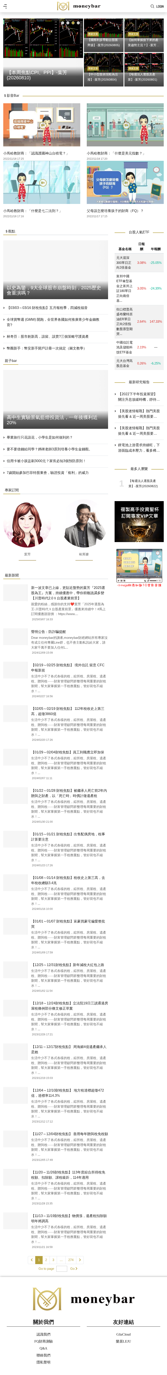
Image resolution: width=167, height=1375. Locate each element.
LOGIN (160, 6)
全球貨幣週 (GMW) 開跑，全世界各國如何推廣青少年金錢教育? (53, 322)
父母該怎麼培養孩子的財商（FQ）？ (115, 211)
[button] (62, 22)
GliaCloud (123, 1334)
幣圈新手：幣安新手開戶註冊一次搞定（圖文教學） (47, 348)
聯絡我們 (43, 1355)
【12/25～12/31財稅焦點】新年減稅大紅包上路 (67, 965)
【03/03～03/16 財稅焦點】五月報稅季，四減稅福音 (47, 308)
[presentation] (7, 51)
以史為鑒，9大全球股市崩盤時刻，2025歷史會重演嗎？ (54, 290)
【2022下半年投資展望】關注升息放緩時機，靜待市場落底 (139, 397)
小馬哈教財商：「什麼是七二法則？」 (32, 211)
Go (72, 1268)
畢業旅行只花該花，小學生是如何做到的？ (40, 437)
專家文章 (93, 34)
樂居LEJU (123, 1341)
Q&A (43, 1348)
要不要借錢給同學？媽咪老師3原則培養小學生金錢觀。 (49, 449)
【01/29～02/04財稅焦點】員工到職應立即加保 (67, 752)
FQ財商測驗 (43, 1341)
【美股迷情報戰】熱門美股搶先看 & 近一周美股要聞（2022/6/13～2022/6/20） (139, 414)
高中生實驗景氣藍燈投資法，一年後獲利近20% (52, 420)
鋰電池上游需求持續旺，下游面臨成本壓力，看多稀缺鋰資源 (139, 448)
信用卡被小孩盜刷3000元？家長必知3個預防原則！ (46, 461)
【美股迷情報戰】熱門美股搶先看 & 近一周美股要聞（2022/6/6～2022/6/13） (139, 431)
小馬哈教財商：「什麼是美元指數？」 (116, 153)
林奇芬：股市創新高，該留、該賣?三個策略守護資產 (48, 336)
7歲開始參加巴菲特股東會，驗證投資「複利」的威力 (48, 473)
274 (70, 1260)
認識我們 (43, 1334)
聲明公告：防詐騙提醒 (48, 632)
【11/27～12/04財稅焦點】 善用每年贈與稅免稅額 (69, 1134)
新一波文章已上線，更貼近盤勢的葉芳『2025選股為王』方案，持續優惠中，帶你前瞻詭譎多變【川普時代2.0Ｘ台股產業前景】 (68, 593)
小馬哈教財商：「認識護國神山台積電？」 (36, 153)
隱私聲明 (43, 1362)
